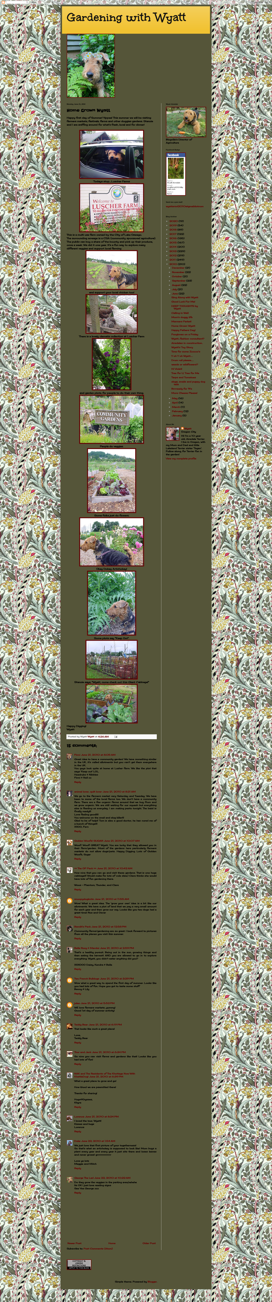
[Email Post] (115, 736)
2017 (173, 234)
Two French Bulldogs (86, 978)
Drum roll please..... (182, 360)
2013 (173, 251)
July (175, 289)
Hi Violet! (176, 368)
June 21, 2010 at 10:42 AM (114, 868)
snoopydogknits (84, 899)
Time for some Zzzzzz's (185, 351)
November (178, 272)
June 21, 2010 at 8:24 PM (102, 1116)
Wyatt (187, 428)
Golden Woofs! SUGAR (88, 840)
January (177, 415)
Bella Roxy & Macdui (86, 948)
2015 (173, 242)
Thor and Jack (82, 1052)
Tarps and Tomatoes (183, 377)
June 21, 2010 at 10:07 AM (122, 840)
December (178, 267)
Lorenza (79, 1116)
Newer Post (74, 1243)
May (175, 398)
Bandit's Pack (82, 926)
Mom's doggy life (182, 317)
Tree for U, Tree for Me (185, 373)
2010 (173, 264)
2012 (173, 255)
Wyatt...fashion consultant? (187, 338)
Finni (77, 754)
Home (112, 1243)
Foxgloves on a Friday (184, 334)
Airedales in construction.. (187, 343)
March (176, 407)
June (175, 293)
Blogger (152, 1281)
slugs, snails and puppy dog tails (188, 383)
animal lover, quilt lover (88, 791)
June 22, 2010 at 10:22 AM (112, 1177)
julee (77, 1003)
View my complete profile (181, 458)
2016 (173, 238)
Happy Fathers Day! (183, 330)
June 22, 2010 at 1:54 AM (98, 1141)
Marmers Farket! (181, 321)
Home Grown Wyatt (183, 325)
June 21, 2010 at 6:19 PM (105, 1024)
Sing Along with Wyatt (184, 297)
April (175, 402)
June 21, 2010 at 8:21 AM (119, 791)
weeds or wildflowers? (184, 364)
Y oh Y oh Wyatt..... (182, 356)
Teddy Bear (81, 1024)
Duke (77, 1141)
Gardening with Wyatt (126, 17)
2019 (173, 225)
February (178, 411)
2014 (173, 246)
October (177, 276)
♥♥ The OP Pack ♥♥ (85, 868)
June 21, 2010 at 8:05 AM (98, 754)
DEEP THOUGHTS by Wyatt (184, 307)
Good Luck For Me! (183, 301)
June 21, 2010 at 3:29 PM (117, 978)
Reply (77, 782)
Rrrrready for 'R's (181, 388)
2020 (174, 221)
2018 (173, 229)
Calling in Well (180, 313)
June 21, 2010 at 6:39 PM (106, 1076)
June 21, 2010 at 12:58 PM (109, 926)
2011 (173, 259)
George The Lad (84, 1177)
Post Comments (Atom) (98, 1248)
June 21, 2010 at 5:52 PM (98, 1003)
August (176, 285)
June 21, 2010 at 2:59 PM (117, 948)
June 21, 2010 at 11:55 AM (112, 899)
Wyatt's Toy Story (182, 347)
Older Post (149, 1243)
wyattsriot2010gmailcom (185, 206)
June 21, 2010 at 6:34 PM (109, 1052)
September (179, 280)
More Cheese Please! (184, 393)
